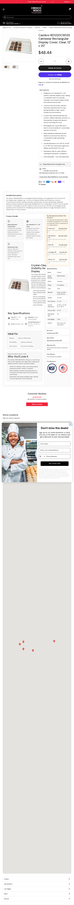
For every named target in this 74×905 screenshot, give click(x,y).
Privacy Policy (51, 478)
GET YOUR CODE (54, 464)
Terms (58, 478)
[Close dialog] (70, 424)
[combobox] (42, 456)
